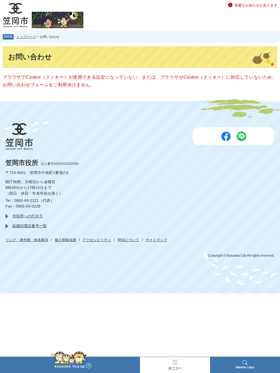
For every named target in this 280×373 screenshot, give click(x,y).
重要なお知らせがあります (256, 5)
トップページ (26, 37)
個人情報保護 (65, 240)
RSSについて (128, 240)
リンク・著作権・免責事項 (26, 240)
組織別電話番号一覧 (29, 226)
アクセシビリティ (97, 240)
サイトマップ (156, 240)
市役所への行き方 (27, 216)
